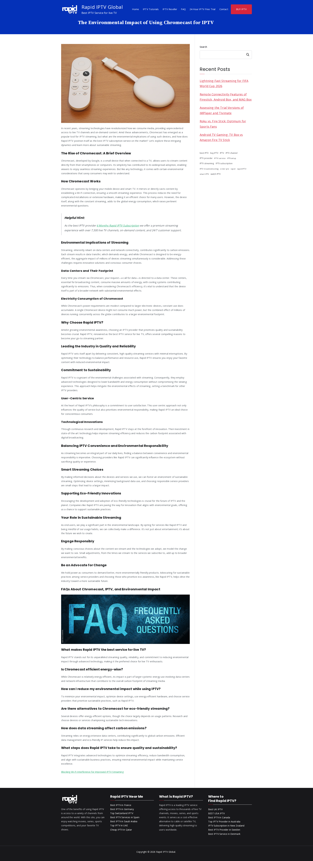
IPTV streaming (207, 163)
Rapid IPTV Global (102, 7)
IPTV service (219, 158)
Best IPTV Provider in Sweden (224, 829)
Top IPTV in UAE (119, 825)
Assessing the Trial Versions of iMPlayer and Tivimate (222, 110)
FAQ (183, 9)
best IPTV (204, 153)
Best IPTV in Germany (122, 809)
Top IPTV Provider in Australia (224, 821)
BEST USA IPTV (216, 813)
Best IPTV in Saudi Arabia (123, 821)
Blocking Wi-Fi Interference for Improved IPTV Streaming (92, 771)
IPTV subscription (224, 163)
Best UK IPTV (215, 809)
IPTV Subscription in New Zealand (226, 825)
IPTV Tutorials (151, 9)
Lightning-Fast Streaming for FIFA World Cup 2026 (224, 83)
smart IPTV (204, 174)
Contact (223, 9)
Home (135, 9)
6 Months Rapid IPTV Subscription (118, 225)
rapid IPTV (241, 169)
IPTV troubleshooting (209, 169)
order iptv (224, 169)
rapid (233, 169)
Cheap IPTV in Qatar (121, 829)
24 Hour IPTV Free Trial (203, 9)
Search (203, 46)
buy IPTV (214, 153)
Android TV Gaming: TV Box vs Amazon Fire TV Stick (221, 137)
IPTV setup (231, 158)
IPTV (222, 153)
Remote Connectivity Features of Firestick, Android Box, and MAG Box (226, 96)
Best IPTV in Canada (219, 817)
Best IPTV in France (120, 805)
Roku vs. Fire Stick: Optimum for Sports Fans (223, 123)
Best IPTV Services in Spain (124, 817)
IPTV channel (232, 153)
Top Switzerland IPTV (121, 813)
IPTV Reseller (170, 9)
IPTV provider (206, 158)
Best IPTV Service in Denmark (224, 833)
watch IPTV (216, 174)
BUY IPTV (241, 9)
